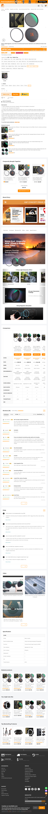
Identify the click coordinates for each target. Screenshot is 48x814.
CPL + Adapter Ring (6, 59)
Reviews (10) (18, 230)
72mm (22, 85)
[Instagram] (29, 789)
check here (17, 122)
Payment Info (27, 773)
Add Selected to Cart (24, 190)
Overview (5, 230)
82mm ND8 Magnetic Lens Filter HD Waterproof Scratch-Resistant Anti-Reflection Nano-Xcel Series (18, 349)
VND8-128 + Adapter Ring (18, 68)
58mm (10, 85)
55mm (6, 85)
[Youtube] (35, 789)
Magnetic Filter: (9, 57)
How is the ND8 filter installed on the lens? (14, 546)
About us (3, 768)
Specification (33, 230)
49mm (3, 85)
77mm (25, 85)
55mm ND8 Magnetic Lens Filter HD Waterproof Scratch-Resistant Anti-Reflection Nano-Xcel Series (18, 686)
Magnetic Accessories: (5, 71)
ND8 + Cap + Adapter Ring (32, 66)
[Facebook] (26, 789)
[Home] (2, 5)
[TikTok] (39, 789)
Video (27, 230)
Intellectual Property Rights (30, 776)
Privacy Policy (28, 768)
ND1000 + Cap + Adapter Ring (8, 66)
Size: (3, 83)
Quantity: (3, 88)
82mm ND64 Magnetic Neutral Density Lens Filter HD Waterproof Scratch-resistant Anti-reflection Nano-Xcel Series (27, 349)
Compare (11, 230)
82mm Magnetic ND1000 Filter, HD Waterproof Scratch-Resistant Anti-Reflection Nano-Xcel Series (36, 349)
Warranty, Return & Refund (30, 774)
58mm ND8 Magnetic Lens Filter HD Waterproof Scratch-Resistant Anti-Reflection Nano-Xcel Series (29, 686)
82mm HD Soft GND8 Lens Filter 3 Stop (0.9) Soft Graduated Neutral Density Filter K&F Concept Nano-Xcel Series (27, 135)
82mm (29, 85)
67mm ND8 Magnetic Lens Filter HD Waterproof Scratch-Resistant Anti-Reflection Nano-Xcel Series (23, 179)
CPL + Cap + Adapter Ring (16, 59)
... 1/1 (24, 503)
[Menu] (38, 5)
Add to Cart (6, 94)
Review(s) (11, 46)
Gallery (2, 776)
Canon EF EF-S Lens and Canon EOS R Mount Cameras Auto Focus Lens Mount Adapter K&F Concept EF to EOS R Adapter (29, 740)
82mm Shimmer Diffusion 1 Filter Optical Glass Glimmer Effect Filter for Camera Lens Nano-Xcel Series (28, 128)
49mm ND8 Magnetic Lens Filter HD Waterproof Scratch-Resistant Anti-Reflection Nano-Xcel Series (7, 686)
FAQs (23, 230)
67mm (18, 85)
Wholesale (27, 781)
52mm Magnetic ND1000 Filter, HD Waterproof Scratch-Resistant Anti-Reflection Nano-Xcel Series (29, 713)
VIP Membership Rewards (6, 778)
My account (3, 788)
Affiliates (27, 779)
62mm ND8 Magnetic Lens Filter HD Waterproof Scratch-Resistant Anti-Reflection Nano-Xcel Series (41, 686)
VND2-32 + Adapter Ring (7, 68)
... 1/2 (24, 566)
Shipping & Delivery (29, 771)
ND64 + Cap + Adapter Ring (20, 66)
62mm (14, 85)
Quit (35, 807)
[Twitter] (32, 789)
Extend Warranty (4, 793)
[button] (6, 277)
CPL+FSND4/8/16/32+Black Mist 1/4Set (34, 61)
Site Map (3, 771)
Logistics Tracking (5, 795)
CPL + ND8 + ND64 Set (21, 61)
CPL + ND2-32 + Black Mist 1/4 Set (29, 59)
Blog (2, 773)
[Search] (42, 5)
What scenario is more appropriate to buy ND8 (15, 513)
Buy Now (15, 94)
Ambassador (27, 778)
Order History (4, 790)
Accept (41, 807)
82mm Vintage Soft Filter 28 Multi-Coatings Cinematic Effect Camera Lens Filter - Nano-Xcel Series (18, 713)
